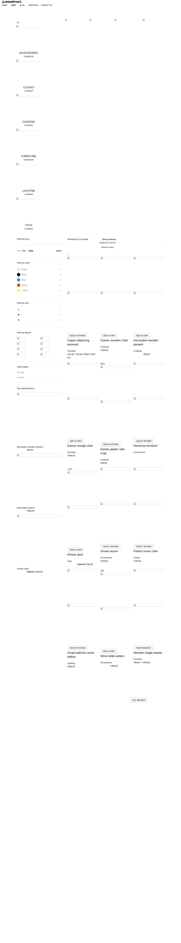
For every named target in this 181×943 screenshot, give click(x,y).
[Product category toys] (28, 214)
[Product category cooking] (28, 111)
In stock (20, 377)
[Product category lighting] (28, 180)
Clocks (137, 558)
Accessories (139, 452)
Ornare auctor (109, 551)
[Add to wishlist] (85, 329)
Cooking (138, 351)
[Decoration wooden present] (40, 419)
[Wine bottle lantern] (40, 480)
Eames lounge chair (80, 445)
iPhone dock (23, 569)
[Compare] (70, 329)
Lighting (71, 663)
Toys (69, 561)
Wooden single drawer (148, 652)
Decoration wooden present (30, 447)
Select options (77, 336)
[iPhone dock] (40, 541)
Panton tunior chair (146, 551)
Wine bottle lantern (26, 508)
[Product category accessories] (28, 42)
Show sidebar (109, 239)
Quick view (77, 329)
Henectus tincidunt (145, 445)
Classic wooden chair (114, 340)
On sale (20, 372)
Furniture (71, 351)
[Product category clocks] (28, 76)
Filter (58, 251)
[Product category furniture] (28, 145)
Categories (22, 16)
